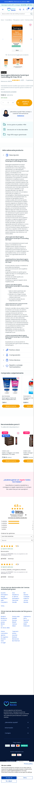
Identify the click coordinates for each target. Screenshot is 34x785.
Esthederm (15, 598)
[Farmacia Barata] (11, 9)
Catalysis (26, 596)
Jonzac (26, 600)
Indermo (26, 598)
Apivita (3, 635)
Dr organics (4, 637)
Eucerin (3, 593)
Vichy (2, 606)
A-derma (15, 596)
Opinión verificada (8, 549)
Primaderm (4, 595)
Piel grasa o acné (18, 20)
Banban (14, 637)
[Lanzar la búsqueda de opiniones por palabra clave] (32, 540)
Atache (26, 595)
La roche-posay (4, 621)
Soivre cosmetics (4, 632)
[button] (31, 9)
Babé (25, 624)
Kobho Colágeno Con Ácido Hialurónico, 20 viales (10, 453)
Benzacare (15, 639)
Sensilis (14, 602)
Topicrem (15, 631)
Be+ (25, 593)
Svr (2, 626)
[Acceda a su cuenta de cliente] (23, 9)
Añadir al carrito (25, 103)
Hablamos (20, 116)
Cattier (26, 622)
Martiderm (4, 598)
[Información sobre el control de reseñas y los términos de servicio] (26, 515)
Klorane (3, 639)
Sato (2, 641)
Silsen (14, 626)
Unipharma (27, 616)
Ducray (14, 620)
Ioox (13, 593)
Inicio (2, 20)
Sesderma (15, 595)
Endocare (27, 626)
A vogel (3, 643)
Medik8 (14, 618)
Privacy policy (28, 764)
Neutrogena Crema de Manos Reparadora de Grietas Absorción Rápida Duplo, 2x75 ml (10, 398)
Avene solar (16, 616)
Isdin (2, 600)
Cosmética (8, 20)
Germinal (15, 600)
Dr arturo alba (5, 628)
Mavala (26, 602)
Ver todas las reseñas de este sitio (17, 517)
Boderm (3, 616)
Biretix (3, 624)
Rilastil (14, 622)
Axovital (14, 635)
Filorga (3, 596)
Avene (14, 633)
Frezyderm (4, 602)
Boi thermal (15, 641)
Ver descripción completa (8, 92)
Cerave (14, 624)
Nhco (25, 618)
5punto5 (26, 620)
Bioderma (4, 618)
